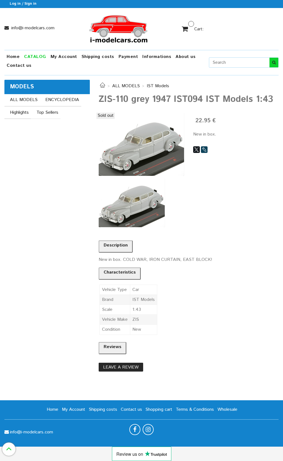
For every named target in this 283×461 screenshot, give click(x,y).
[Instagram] (148, 429)
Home (13, 57)
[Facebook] (134, 429)
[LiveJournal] (204, 149)
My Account (64, 57)
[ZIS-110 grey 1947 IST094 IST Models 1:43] (141, 144)
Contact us (19, 65)
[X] (196, 149)
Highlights (19, 112)
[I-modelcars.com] (119, 28)
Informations (156, 57)
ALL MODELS (126, 86)
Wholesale (227, 409)
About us (185, 57)
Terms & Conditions (195, 409)
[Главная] (102, 86)
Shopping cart (158, 409)
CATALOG (35, 57)
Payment (128, 57)
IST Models (158, 86)
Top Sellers (47, 112)
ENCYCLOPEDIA (62, 100)
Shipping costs (98, 57)
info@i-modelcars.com (32, 28)
